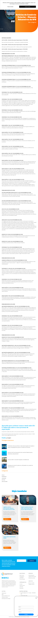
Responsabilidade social (6, 595)
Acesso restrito (22, 585)
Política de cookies (5, 597)
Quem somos (22, 575)
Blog (2, 594)
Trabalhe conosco (31, 584)
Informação (4, 476)
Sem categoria (32, 22)
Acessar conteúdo (30, 431)
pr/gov (8, 438)
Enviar (26, 614)
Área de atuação (22, 579)
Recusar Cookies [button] (10, 6)
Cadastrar (32, 560)
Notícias (3, 479)
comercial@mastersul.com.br (10, 435)
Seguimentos (4, 593)
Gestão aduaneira (31, 575)
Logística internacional (32, 576)
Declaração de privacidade (6, 598)
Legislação (4, 478)
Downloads (21, 588)
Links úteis (21, 586)
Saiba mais (7, 519)
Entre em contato (31, 582)
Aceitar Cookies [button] (27, 6)
